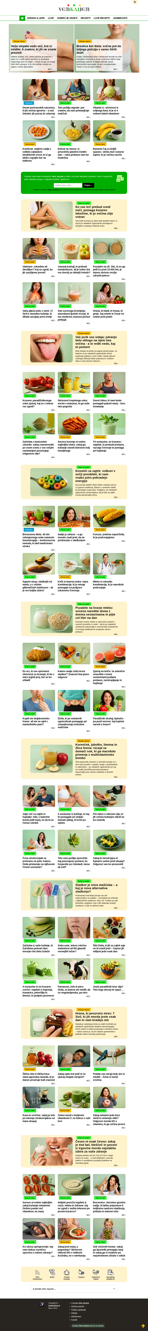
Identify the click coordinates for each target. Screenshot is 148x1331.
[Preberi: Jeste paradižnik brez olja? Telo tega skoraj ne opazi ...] (109, 979)
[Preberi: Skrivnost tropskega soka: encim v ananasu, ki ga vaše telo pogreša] (74, 393)
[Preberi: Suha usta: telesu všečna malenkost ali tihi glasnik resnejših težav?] (74, 938)
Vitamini (81, 1277)
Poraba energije (67, 1278)
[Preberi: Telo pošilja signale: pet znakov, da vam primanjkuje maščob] (74, 100)
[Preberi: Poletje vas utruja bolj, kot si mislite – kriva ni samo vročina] (109, 1066)
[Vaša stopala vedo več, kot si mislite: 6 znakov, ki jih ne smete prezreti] (41, 25)
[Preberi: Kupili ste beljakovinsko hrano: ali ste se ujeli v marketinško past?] (39, 711)
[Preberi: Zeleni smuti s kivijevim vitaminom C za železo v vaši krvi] (74, 1107)
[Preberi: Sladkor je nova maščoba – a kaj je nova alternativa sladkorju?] (51, 894)
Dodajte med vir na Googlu (88, 1326)
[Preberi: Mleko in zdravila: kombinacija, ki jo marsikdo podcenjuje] (109, 574)
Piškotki (74, 1313)
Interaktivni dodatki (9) (110, 1278)
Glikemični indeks (96, 1278)
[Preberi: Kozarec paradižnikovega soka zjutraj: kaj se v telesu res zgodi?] (39, 393)
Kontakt (74, 1320)
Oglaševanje (76, 1316)
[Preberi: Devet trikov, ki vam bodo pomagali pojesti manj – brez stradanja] (109, 393)
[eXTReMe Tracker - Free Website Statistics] (42, 1306)
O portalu (80, 1303)
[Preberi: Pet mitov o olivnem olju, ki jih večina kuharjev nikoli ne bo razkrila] (109, 806)
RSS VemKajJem (37, 1278)
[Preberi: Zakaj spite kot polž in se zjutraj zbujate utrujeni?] (74, 1066)
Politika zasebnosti (78, 1310)
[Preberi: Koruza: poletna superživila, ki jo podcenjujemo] (109, 527)
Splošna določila (77, 1306)
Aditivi (52, 1277)
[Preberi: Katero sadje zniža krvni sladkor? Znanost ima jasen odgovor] (74, 664)
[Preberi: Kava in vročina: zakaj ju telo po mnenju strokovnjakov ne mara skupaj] (39, 1107)
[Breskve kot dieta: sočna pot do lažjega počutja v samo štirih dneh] (106, 25)
